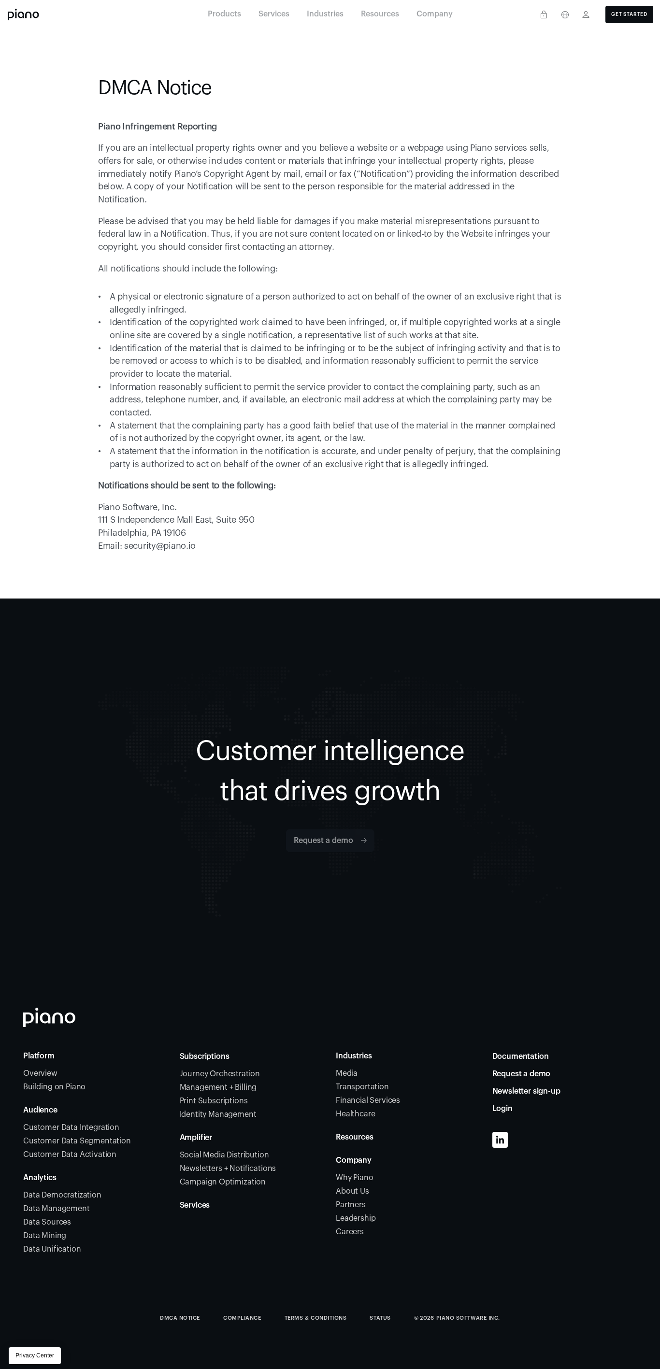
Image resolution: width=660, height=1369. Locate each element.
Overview (40, 1073)
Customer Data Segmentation (77, 1141)
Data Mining (44, 1236)
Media (347, 1073)
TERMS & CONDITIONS (316, 1318)
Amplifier (196, 1137)
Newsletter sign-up (526, 1091)
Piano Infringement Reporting (157, 126)
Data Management (56, 1208)
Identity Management (218, 1114)
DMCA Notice (180, 1318)
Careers (350, 1232)
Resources (354, 1137)
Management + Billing (218, 1087)
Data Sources (47, 1222)
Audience (40, 1110)
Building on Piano (54, 1087)
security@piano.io (160, 546)
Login (502, 1108)
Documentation (520, 1056)
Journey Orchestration (220, 1074)
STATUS (380, 1318)
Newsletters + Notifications (228, 1168)
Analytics (40, 1178)
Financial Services (368, 1100)
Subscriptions (205, 1056)
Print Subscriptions (214, 1101)
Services (195, 1205)
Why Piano (354, 1178)
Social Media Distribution (224, 1155)
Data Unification (52, 1249)
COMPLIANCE (242, 1318)
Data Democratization (62, 1195)
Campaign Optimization (223, 1182)
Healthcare (355, 1114)
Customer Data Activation (69, 1154)
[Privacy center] (543, 14)
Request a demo (521, 1074)
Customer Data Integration (71, 1127)
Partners (351, 1205)
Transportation (362, 1087)
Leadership (355, 1218)
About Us (352, 1191)
